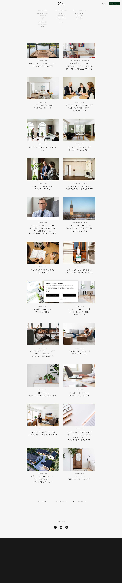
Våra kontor (79, 507)
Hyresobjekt (44, 560)
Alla (61, 513)
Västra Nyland (42, 513)
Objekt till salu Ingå (46, 553)
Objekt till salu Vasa (24, 556)
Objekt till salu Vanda (24, 550)
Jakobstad (43, 507)
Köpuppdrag (89, 549)
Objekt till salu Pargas (69, 556)
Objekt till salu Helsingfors (25, 547)
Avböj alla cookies (69, 295)
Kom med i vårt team (90, 552)
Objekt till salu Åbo (46, 556)
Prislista (88, 557)
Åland (42, 517)
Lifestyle (61, 505)
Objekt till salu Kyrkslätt (25, 553)
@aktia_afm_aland (61, 536)
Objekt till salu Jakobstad (70, 553)
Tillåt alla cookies (52, 295)
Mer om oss (61, 511)
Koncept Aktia (61, 507)
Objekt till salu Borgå (69, 550)
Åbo (43, 511)
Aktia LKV (61, 530)
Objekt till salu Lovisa (46, 550)
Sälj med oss (79, 509)
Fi (102, 3)
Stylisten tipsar (61, 509)
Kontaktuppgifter (114, 3)
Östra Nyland (43, 515)
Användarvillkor (89, 559)
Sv (105, 3)
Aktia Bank (79, 511)
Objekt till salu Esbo (69, 547)
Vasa (42, 509)
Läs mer (47, 291)
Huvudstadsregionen (43, 505)
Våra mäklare (79, 505)
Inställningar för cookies (61, 298)
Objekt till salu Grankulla (47, 547)
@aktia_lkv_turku (61, 532)
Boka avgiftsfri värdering (91, 547)
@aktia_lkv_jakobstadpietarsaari (61, 534)
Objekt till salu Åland (24, 560)
